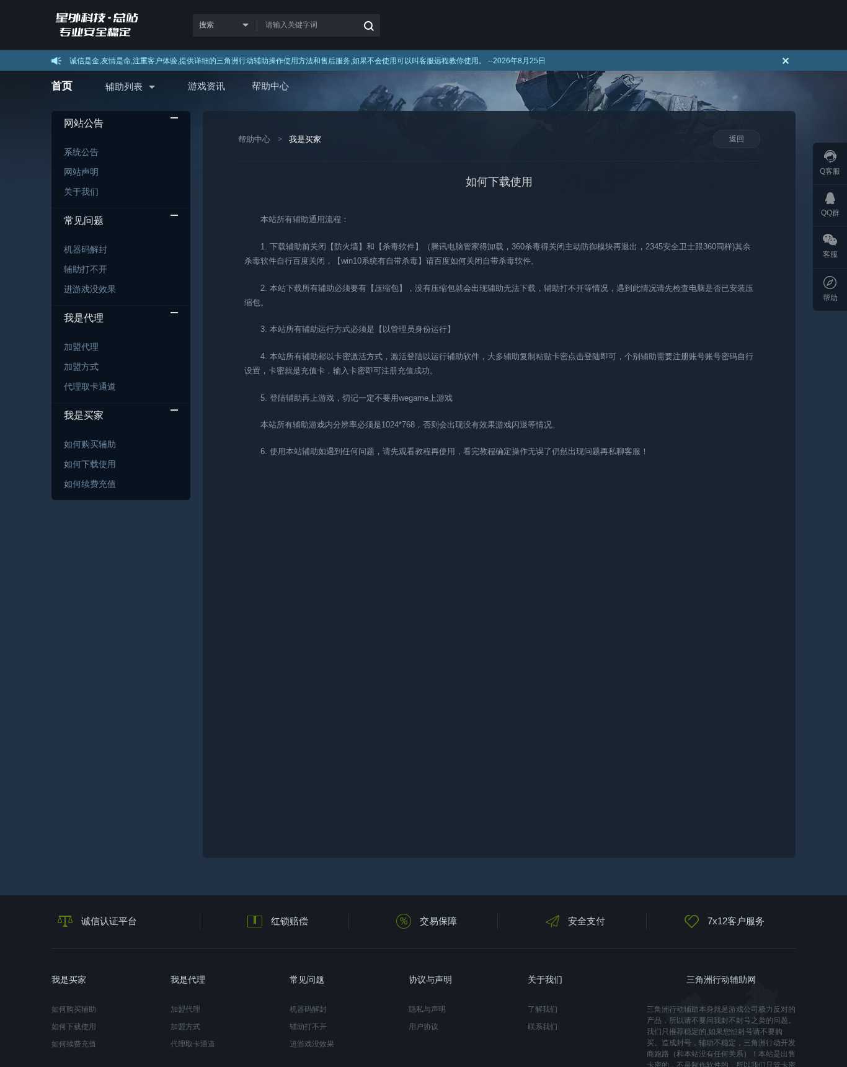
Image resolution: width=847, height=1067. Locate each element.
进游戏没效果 (90, 289)
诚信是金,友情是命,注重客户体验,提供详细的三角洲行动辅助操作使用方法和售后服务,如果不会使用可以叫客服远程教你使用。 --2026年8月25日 (307, 60)
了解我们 (542, 1009)
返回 (736, 139)
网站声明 (81, 172)
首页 (62, 86)
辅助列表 (124, 86)
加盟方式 (81, 367)
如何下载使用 (90, 464)
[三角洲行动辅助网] (105, 25)
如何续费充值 (90, 484)
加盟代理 (81, 347)
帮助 (830, 297)
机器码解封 (85, 249)
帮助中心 (270, 86)
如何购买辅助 (90, 444)
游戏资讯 (206, 86)
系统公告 (81, 152)
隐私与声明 (427, 1009)
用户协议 (423, 1026)
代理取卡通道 (90, 386)
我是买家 (305, 139)
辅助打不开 (85, 269)
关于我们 (81, 192)
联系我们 (542, 1026)
